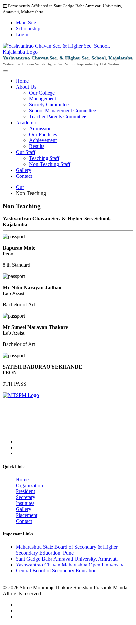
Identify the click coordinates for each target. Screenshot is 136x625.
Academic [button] (26, 122)
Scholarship (28, 28)
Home (22, 81)
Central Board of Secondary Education (56, 570)
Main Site (26, 22)
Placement (26, 515)
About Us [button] (26, 87)
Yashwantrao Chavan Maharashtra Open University (69, 564)
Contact (24, 176)
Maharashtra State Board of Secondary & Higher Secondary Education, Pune (67, 550)
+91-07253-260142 (36, 430)
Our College (42, 93)
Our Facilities (43, 134)
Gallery (23, 170)
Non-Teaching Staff (49, 164)
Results (36, 146)
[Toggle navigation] (5, 71)
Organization (29, 485)
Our (20, 187)
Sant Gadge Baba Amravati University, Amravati (67, 559)
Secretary (25, 497)
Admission (40, 128)
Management (42, 98)
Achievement (43, 140)
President (25, 491)
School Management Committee (62, 110)
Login (22, 34)
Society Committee (49, 104)
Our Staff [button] (25, 152)
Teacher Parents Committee (57, 116)
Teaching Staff (44, 158)
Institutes (25, 503)
